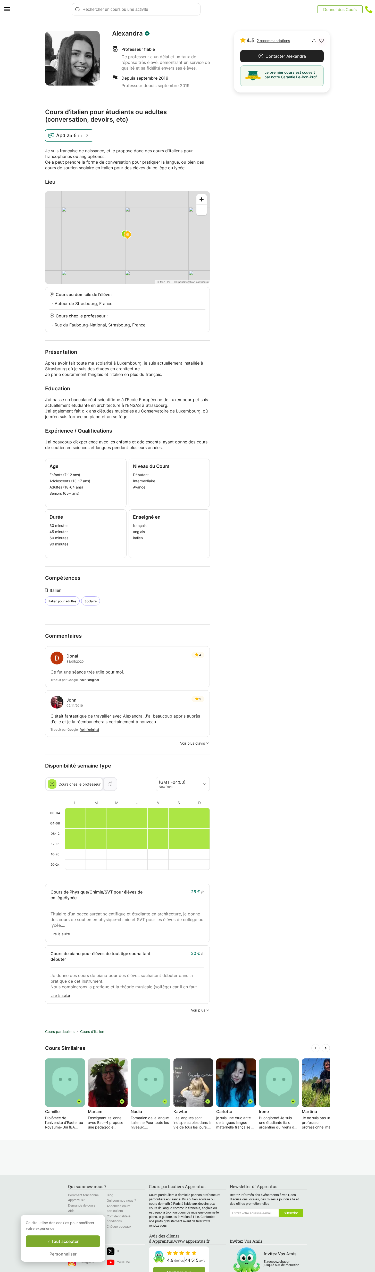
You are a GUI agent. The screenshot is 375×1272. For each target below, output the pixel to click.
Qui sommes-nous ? (121, 1200)
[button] (321, 41)
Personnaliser (63, 1254)
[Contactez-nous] (368, 9)
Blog (110, 1195)
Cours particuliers (59, 1031)
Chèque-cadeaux (119, 1226)
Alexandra (127, 33)
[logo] (43, 9)
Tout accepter (64, 1241)
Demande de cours (82, 1205)
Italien (55, 590)
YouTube (123, 1262)
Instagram (86, 1262)
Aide (71, 1211)
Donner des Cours (340, 9)
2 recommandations (273, 40)
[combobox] (136, 9)
